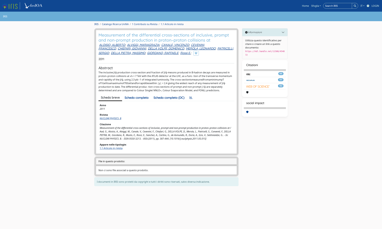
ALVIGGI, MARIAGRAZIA (143, 45)
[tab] (191, 98)
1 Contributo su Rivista (144, 24)
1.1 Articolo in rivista (172, 24)
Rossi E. (185, 53)
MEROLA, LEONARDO (200, 48)
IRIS (96, 24)
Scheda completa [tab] (136, 97)
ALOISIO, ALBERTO (112, 45)
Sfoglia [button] (315, 5)
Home (305, 5)
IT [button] (362, 5)
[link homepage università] (34, 5)
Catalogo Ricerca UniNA (115, 24)
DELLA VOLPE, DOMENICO (166, 48)
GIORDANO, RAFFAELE (162, 53)
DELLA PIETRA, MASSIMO (128, 53)
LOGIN (375, 5)
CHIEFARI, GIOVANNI (132, 48)
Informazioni (255, 32)
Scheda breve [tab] (110, 97)
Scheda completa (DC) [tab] (169, 97)
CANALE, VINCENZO (175, 45)
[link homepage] (11, 5)
